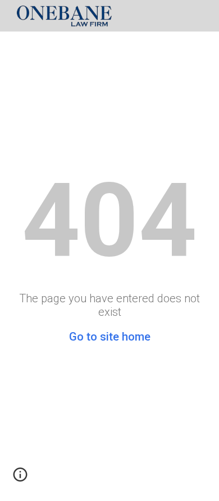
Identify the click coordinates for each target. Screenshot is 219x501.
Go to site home (109, 336)
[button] (20, 478)
